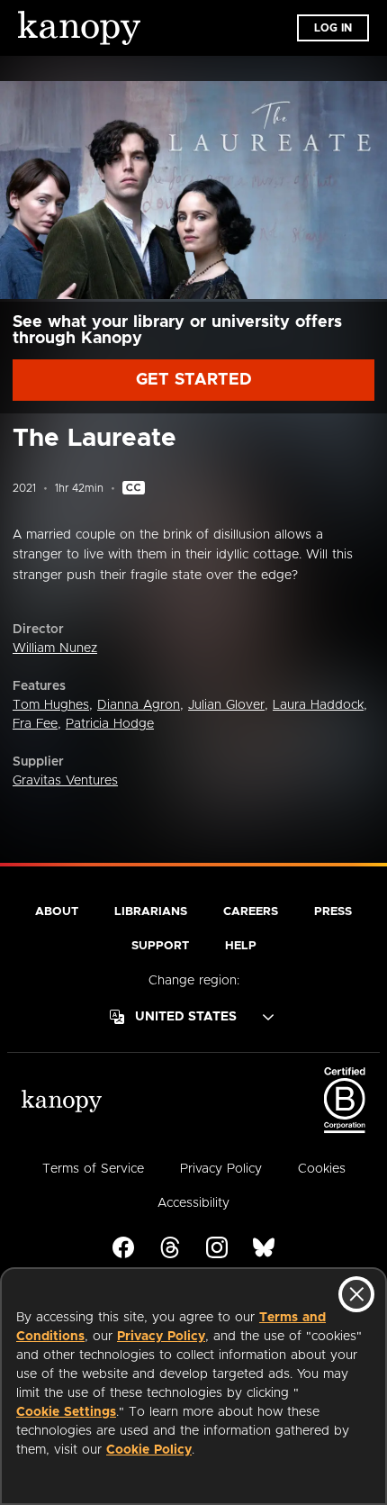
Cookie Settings (66, 1412)
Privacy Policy (161, 1336)
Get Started (194, 380)
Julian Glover (226, 705)
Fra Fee (35, 724)
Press (333, 912)
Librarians (150, 912)
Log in (333, 28)
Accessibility (194, 1203)
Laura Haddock (318, 705)
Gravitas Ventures (65, 781)
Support (160, 946)
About (56, 912)
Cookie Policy (149, 1450)
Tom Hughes (51, 705)
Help (240, 946)
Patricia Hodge (110, 724)
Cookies (322, 1169)
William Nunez (55, 648)
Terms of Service (93, 1169)
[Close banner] (356, 1294)
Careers (250, 912)
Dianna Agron (138, 705)
